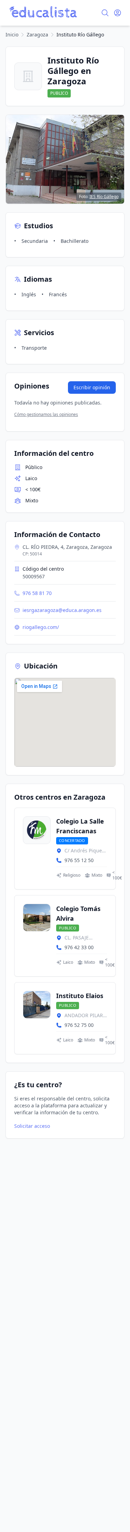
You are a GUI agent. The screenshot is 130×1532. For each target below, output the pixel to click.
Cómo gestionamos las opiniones (46, 414)
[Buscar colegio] (105, 13)
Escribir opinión (91, 387)
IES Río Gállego (104, 196)
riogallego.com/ (41, 627)
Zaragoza (37, 34)
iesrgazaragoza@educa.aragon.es (62, 610)
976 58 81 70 (37, 593)
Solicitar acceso (32, 1126)
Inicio (12, 34)
